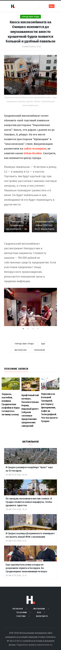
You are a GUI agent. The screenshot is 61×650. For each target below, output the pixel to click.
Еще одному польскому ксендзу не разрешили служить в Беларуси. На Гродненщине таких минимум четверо (26, 568)
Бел (52, 6)
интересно (21, 350)
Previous (9, 309)
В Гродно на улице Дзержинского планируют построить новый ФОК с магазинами (30, 535)
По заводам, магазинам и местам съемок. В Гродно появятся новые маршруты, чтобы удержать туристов (29, 502)
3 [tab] (34, 329)
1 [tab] (24, 329)
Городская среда (30, 17)
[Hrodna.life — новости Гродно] (12, 6)
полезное (39, 350)
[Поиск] (42, 6)
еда (43, 344)
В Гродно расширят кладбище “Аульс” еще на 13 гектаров (29, 469)
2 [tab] (29, 329)
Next (51, 309)
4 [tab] (39, 329)
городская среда (24, 344)
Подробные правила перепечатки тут (34, 645)
